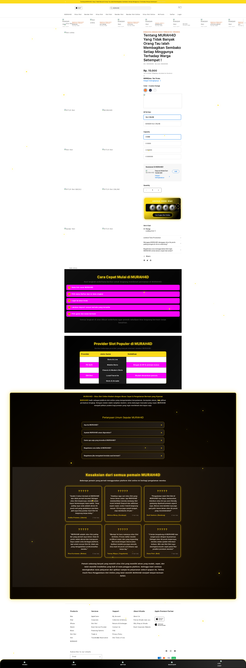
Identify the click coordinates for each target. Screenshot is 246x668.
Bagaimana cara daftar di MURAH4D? (97, 448)
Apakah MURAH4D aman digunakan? (97, 433)
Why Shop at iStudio (141, 623)
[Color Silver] (155, 90)
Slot (71, 637)
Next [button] (181, 2)
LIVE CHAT (219, 664)
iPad (71, 620)
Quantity (146, 185)
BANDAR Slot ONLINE (152, 124)
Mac (71, 616)
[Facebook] (144, 260)
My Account (116, 616)
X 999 (148, 137)
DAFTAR (123, 664)
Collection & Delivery (119, 620)
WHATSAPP (172, 664)
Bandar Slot (88, 14)
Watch (72, 627)
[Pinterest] (151, 260)
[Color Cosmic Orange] (145, 90)
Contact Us (116, 627)
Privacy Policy (117, 634)
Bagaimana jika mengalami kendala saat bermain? (102, 456)
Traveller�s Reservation (99, 637)
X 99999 (148, 150)
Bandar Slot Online (133, 14)
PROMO (24, 664)
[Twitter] (148, 260)
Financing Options (97, 630)
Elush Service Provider (99, 627)
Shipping (155, 73)
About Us (137, 616)
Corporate (94, 620)
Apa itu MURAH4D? (91, 425)
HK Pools (161, 14)
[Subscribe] (100, 656)
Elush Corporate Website (142, 627)
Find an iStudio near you (142, 620)
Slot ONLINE (150, 117)
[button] (68, 14)
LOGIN (74, 664)
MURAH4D (68, 14)
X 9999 (148, 143)
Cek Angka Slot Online (162, 215)
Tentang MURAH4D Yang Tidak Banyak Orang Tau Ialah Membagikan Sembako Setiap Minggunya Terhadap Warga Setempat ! (123, 1)
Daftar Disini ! (162, 1)
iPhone (72, 623)
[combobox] (130, 8)
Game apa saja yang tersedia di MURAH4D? (100, 440)
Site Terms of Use (118, 637)
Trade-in (94, 634)
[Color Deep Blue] (150, 90)
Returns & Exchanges (119, 623)
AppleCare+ (95, 616)
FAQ (113, 630)
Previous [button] (65, 2)
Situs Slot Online (149, 14)
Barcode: (157, 64)
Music (72, 630)
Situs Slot (78, 14)
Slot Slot (109, 14)
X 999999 (149, 156)
